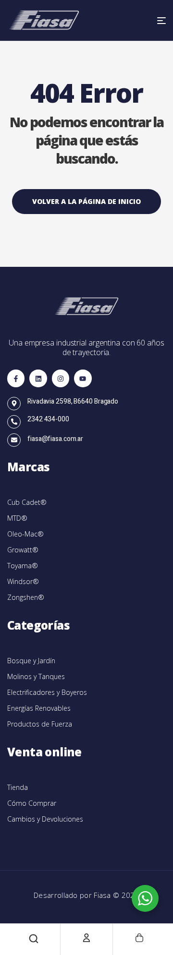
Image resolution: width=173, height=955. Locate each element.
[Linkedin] (38, 378)
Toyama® (22, 565)
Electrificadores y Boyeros (47, 692)
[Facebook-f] (16, 378)
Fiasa (103, 895)
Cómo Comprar (31, 803)
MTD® (17, 518)
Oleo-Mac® (25, 533)
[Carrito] (139, 937)
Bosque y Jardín (31, 660)
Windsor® (23, 581)
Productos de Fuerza (39, 723)
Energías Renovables (39, 708)
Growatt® (22, 549)
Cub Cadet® (27, 502)
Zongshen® (25, 597)
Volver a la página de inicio (86, 201)
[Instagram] (60, 378)
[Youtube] (82, 378)
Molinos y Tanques (36, 676)
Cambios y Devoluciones (45, 819)
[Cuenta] (86, 937)
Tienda (17, 787)
